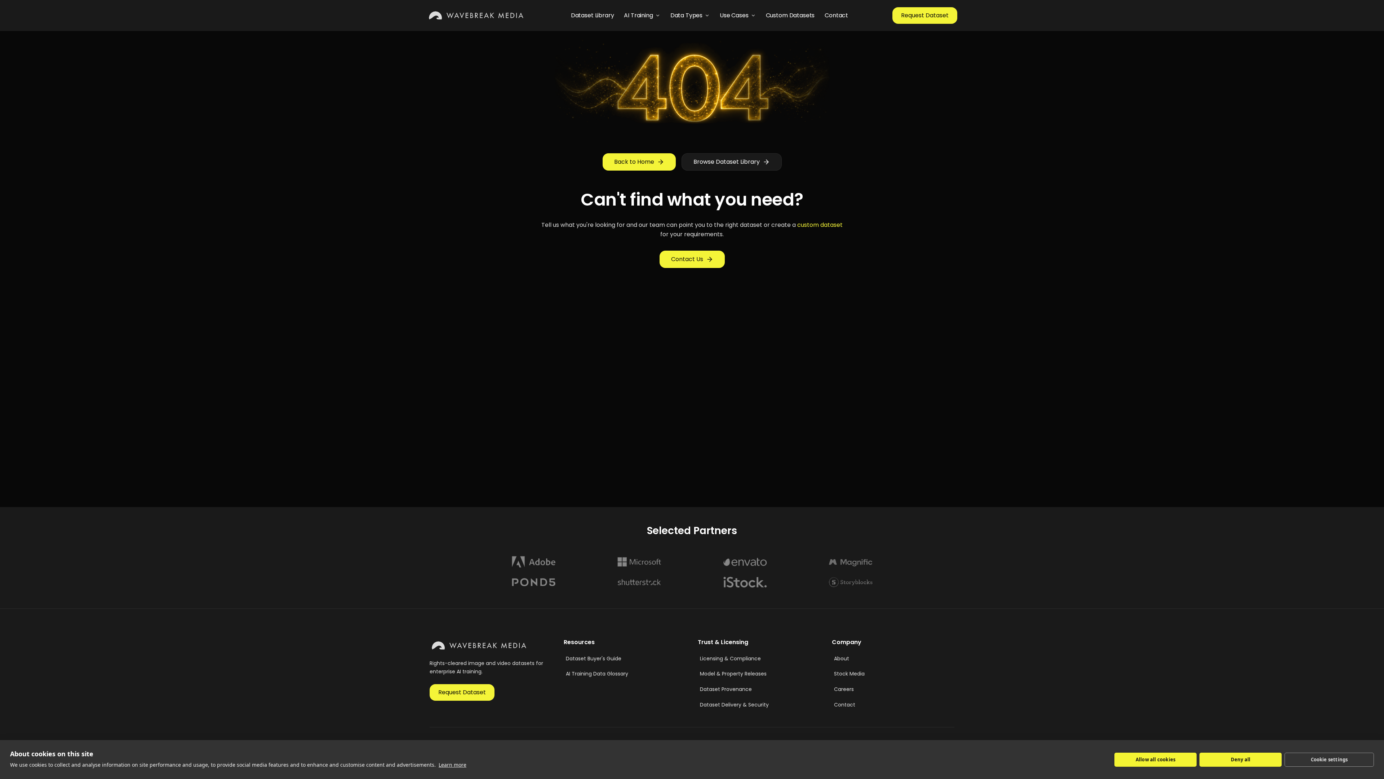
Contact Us (687, 259)
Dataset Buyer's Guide (593, 658)
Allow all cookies (1155, 759)
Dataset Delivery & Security (734, 704)
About (841, 658)
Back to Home (634, 162)
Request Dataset (925, 15)
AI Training (638, 15)
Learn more (452, 764)
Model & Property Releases (733, 673)
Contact (836, 15)
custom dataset (820, 225)
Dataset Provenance (726, 689)
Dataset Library (592, 15)
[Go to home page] (477, 15)
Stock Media (849, 673)
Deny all (1241, 759)
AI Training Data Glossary (597, 673)
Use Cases (734, 15)
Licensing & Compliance (730, 658)
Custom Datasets (790, 15)
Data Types (686, 15)
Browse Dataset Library (726, 162)
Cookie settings (1329, 759)
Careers (844, 689)
